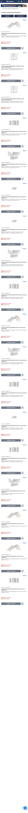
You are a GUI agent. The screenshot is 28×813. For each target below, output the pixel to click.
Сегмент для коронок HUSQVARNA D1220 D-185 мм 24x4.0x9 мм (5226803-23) (14, 426)
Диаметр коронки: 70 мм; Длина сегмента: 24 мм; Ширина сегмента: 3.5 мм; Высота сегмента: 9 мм (14, 200)
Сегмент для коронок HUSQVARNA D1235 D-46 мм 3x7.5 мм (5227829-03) (13, 590)
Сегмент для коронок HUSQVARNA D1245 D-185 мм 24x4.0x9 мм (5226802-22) (14, 361)
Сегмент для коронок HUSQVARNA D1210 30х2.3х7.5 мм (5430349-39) (12, 557)
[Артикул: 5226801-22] (14, 384)
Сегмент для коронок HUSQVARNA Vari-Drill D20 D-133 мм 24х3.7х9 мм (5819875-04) (12, 99)
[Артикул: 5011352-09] (14, 319)
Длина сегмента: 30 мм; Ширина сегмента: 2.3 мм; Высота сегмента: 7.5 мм (14, 559)
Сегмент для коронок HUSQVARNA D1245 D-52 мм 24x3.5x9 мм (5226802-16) (13, 165)
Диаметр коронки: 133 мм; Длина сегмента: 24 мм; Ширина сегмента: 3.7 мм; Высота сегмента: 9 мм (12, 102)
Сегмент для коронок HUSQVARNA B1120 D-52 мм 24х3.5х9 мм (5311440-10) (13, 34)
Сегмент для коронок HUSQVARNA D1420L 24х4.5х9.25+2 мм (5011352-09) (13, 328)
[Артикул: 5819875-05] (14, 58)
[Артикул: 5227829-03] (14, 581)
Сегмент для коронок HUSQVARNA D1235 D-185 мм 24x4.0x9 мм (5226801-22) (14, 393)
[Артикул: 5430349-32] (14, 515)
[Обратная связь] (25, 808)
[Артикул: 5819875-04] (14, 90)
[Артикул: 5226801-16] (14, 123)
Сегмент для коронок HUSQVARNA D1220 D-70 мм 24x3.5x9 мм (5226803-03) (13, 197)
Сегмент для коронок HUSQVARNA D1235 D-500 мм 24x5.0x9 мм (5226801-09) (14, 459)
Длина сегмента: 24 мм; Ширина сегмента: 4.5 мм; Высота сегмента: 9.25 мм (14, 331)
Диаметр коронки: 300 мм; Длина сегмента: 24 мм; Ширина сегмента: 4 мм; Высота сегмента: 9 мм (12, 298)
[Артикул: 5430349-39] (14, 548)
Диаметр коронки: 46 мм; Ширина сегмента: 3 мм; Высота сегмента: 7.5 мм (13, 592)
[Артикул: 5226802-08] (14, 254)
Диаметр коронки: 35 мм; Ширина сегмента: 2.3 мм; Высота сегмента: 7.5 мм (12, 494)
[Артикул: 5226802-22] (14, 352)
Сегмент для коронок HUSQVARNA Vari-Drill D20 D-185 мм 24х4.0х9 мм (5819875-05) (12, 67)
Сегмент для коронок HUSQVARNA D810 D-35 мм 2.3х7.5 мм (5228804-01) (13, 491)
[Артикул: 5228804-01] (14, 482)
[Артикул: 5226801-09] (14, 450)
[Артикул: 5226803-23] (14, 417)
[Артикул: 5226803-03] (14, 188)
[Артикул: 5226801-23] (14, 286)
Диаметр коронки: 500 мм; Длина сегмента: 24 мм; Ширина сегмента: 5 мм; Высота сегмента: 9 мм (12, 461)
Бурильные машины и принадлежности (11, 8)
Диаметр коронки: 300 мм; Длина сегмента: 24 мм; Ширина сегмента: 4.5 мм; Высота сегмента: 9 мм (12, 265)
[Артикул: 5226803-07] (14, 221)
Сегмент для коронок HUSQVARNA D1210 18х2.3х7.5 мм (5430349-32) (12, 524)
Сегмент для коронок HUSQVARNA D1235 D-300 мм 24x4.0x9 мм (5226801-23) (14, 295)
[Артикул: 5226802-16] (14, 156)
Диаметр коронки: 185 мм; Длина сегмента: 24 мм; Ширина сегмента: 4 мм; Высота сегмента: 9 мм (12, 69)
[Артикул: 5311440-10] (14, 25)
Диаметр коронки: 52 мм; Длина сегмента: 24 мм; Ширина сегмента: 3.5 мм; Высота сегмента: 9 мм (14, 36)
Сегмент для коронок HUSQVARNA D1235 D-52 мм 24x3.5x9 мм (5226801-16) (13, 132)
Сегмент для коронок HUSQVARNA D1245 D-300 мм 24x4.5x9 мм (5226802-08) (14, 263)
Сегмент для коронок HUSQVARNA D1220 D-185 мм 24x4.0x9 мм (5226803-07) (14, 230)
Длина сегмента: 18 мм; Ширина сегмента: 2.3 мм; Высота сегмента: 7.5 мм (14, 527)
